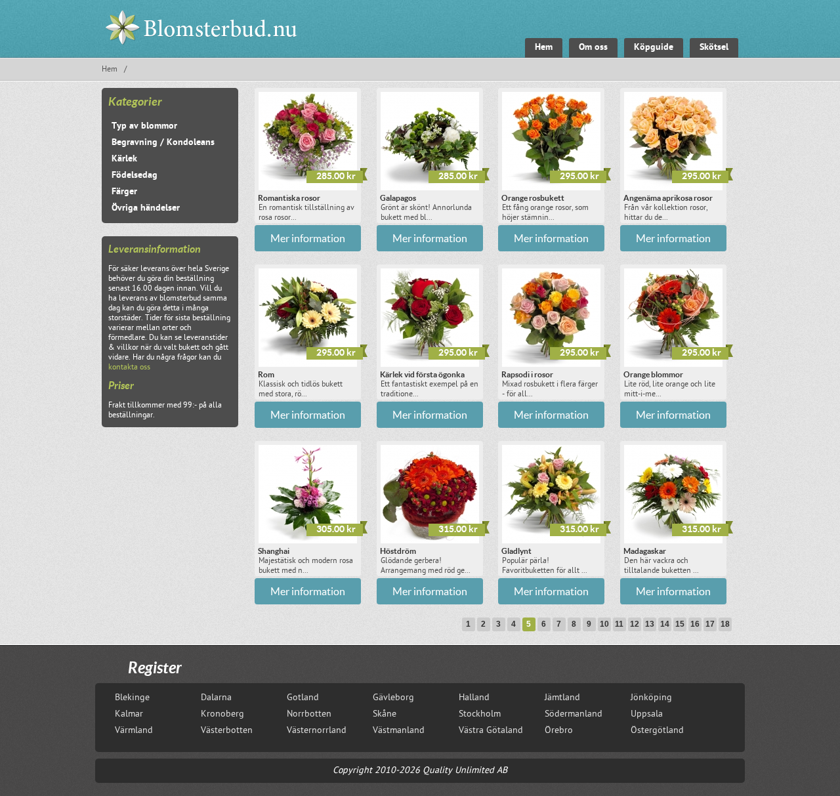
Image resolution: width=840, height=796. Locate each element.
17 (710, 624)
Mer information (307, 238)
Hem (109, 70)
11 (619, 624)
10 (604, 624)
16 (695, 624)
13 (649, 624)
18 (725, 624)
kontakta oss (129, 368)
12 (634, 624)
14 (664, 624)
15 (679, 624)
